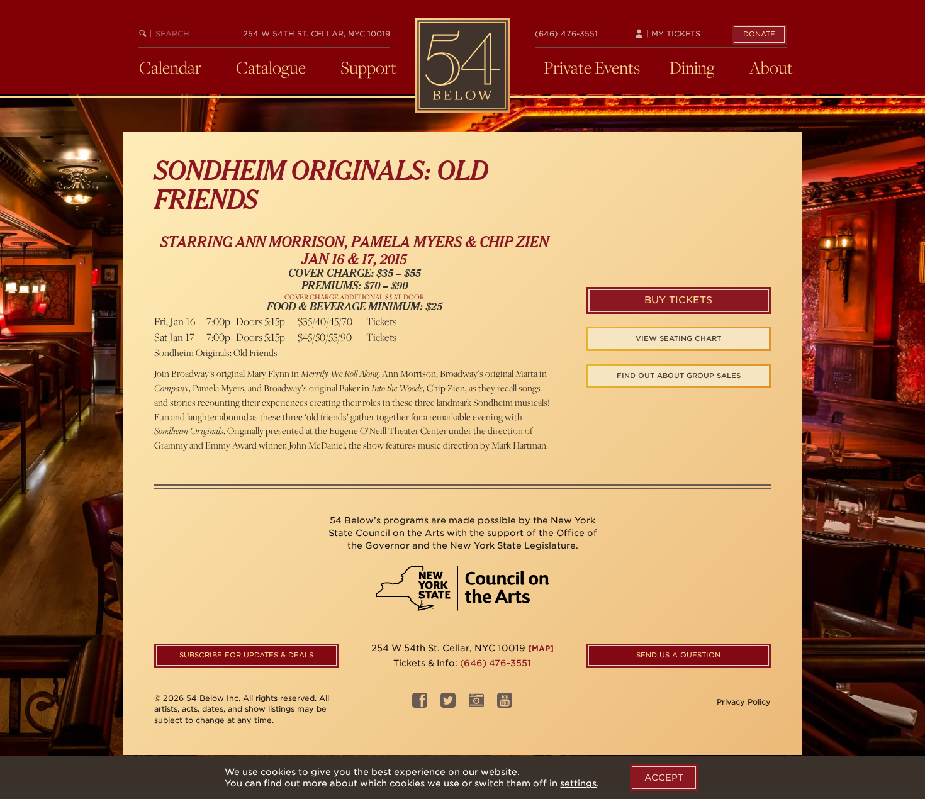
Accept (663, 778)
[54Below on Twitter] (448, 703)
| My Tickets (672, 33)
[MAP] (541, 648)
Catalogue (271, 67)
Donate (759, 34)
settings (578, 783)
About (771, 67)
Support (368, 67)
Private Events (592, 67)
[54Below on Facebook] (419, 703)
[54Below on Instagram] (476, 703)
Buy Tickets (678, 300)
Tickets (381, 321)
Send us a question (678, 655)
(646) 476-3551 (566, 33)
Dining (692, 67)
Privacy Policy (744, 702)
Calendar (170, 67)
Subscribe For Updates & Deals (246, 655)
